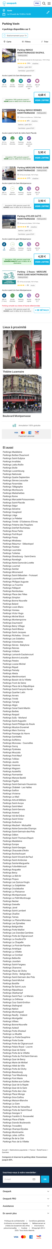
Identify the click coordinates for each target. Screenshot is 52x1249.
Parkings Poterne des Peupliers (18, 524)
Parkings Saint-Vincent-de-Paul (18, 857)
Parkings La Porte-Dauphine (16, 1037)
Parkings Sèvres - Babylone (16, 645)
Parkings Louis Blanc (13, 607)
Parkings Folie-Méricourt (14, 866)
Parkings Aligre (10, 705)
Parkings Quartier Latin (14, 692)
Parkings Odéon (10, 834)
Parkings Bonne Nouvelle (15, 600)
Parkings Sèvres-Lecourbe (15, 480)
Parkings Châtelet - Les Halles (17, 787)
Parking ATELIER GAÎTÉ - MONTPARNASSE (29, 217)
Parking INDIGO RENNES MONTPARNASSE (29, 111)
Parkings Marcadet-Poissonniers (18, 499)
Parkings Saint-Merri (13, 806)
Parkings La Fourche (13, 585)
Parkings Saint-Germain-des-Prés (19, 831)
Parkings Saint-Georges (14, 847)
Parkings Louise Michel (14, 664)
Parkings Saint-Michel (13, 980)
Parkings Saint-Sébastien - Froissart (20, 575)
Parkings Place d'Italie (13, 1119)
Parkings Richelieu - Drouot (16, 635)
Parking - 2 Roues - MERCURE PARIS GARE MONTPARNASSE (32, 273)
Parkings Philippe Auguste (15, 581)
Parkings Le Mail (11, 796)
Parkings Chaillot (11, 913)
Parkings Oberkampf (13, 993)
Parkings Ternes (10, 917)
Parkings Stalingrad (12, 1005)
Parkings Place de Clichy (15, 971)
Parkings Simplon (11, 597)
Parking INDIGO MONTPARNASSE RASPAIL (31, 51)
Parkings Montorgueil (13, 1012)
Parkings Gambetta (12, 736)
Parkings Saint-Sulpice (14, 458)
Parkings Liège (10, 515)
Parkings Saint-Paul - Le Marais (18, 996)
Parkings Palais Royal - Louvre (17, 1046)
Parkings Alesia (10, 673)
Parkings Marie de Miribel (15, 1062)
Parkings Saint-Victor (13, 819)
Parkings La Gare (11, 1103)
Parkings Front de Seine (14, 683)
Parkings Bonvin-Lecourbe (15, 657)
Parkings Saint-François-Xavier (18, 689)
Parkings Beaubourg (13, 1072)
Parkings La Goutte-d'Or (14, 939)
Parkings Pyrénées (12, 749)
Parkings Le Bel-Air (12, 876)
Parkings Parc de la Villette (16, 1141)
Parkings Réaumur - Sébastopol (18, 543)
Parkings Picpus (11, 879)
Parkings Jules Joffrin (13, 1135)
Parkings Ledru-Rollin (13, 464)
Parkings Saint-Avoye (13, 803)
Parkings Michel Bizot (13, 616)
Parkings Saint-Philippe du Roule (19, 724)
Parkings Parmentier (13, 774)
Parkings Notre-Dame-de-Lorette (18, 562)
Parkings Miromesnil (13, 572)
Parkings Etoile (10, 467)
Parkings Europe (11, 844)
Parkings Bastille (11, 983)
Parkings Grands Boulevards (17, 1122)
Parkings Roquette (12, 869)
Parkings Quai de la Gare (15, 1088)
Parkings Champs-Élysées (15, 1129)
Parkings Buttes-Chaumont (16, 455)
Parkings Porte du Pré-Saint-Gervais (20, 1056)
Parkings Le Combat (13, 955)
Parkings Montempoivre (14, 619)
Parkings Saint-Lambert (14, 910)
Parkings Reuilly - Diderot (15, 1015)
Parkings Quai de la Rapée (15, 1084)
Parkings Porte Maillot (13, 929)
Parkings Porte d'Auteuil (14, 1031)
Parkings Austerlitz (12, 771)
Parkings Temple (11, 702)
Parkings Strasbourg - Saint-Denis (19, 556)
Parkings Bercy (10, 872)
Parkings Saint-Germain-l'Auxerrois (19, 784)
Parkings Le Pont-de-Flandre (16, 945)
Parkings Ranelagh (12, 559)
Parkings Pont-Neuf (12, 755)
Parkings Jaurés (11, 762)
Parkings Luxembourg (13, 471)
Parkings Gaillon (11, 790)
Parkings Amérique (12, 948)
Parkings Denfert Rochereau (16, 528)
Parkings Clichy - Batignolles (17, 974)
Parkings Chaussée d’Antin (16, 850)
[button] (14, 1221)
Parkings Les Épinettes (14, 923)
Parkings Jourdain (12, 961)
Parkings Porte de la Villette (16, 1053)
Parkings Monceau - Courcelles (18, 743)
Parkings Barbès (11, 711)
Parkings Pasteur (11, 546)
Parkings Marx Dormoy (14, 730)
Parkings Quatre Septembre (16, 477)
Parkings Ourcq (10, 746)
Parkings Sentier (11, 569)
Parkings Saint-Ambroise (15, 860)
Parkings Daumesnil (12, 623)
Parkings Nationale (12, 474)
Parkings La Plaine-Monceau (17, 920)
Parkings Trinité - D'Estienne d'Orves (20, 521)
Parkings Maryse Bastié (14, 777)
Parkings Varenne (11, 765)
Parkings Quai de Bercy (14, 1059)
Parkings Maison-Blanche (15, 1100)
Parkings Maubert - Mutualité (17, 825)
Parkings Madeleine (12, 452)
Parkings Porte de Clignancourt (18, 936)
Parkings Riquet (10, 667)
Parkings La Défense (13, 999)
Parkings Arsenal (11, 812)
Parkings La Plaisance (14, 891)
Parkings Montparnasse (14, 895)
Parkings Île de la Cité (13, 1138)
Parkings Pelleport (12, 588)
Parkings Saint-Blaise (13, 629)
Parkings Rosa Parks (13, 531)
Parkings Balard (10, 604)
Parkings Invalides (12, 461)
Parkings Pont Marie (13, 1078)
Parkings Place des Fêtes (15, 594)
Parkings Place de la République (18, 686)
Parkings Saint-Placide (14, 502)
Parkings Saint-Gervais (14, 809)
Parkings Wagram (11, 768)
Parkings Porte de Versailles (16, 1107)
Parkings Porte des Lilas (14, 1091)
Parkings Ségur (10, 505)
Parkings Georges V (12, 1113)
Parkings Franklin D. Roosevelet (18, 1116)
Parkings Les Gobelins (14, 638)
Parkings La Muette (12, 1034)
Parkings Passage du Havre (16, 733)
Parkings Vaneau (11, 610)
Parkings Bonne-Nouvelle (15, 1024)
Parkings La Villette (12, 951)
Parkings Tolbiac (11, 759)
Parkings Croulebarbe (13, 888)
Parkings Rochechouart (14, 853)
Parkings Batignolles (13, 926)
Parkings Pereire (11, 660)
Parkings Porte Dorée (13, 1040)
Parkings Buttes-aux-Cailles (16, 1081)
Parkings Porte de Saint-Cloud (17, 1110)
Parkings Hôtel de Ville (14, 1065)
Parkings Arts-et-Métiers (14, 800)
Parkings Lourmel (11, 566)
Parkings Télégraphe (13, 486)
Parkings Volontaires (13, 641)
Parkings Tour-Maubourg (15, 1075)
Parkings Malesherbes (13, 493)
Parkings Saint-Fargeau (14, 964)
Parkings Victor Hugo (13, 613)
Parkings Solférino (12, 740)
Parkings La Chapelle (13, 942)
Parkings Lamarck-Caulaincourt (18, 654)
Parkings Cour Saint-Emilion (16, 1002)
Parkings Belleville (12, 958)
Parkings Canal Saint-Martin (16, 708)
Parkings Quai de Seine (14, 1050)
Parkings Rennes (11, 648)
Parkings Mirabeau (12, 540)
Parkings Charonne (12, 967)
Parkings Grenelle (11, 904)
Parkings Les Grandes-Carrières (18, 932)
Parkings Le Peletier (12, 518)
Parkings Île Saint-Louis (14, 986)
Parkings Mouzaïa (12, 752)
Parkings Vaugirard (12, 512)
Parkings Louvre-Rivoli (14, 578)
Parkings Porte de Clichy (14, 1069)
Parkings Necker (11, 901)
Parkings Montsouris (13, 490)
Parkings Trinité (10, 698)
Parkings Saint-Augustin (14, 721)
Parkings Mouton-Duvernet (16, 727)
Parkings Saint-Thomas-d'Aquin (18, 838)
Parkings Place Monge (14, 1094)
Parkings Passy (10, 537)
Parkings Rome (10, 496)
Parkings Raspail (11, 714)
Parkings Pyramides (12, 483)
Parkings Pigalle (11, 781)
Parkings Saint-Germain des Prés (19, 977)
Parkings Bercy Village (14, 626)
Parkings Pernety (11, 670)
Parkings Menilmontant (14, 676)
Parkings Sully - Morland (15, 717)
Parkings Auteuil (11, 1027)
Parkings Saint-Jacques (14, 632)
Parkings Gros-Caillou (13, 1097)
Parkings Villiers (10, 1021)
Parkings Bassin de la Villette (17, 679)
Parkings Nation (10, 1008)
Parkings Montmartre (13, 1132)
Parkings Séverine (11, 509)
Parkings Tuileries (11, 553)
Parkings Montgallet (12, 1018)
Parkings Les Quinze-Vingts (16, 882)
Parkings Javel (10, 907)
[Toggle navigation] (43, 3)
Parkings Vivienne (11, 793)
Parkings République (13, 990)
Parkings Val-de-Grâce (13, 815)
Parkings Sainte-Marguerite (16, 863)
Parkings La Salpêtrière (14, 885)
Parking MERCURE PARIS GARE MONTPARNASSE (33, 169)
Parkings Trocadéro (12, 1126)
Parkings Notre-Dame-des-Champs (19, 828)
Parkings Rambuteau (13, 591)
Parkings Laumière (12, 550)
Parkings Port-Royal (12, 534)
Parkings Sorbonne (12, 822)
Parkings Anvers (11, 695)
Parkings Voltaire (11, 651)
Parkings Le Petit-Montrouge (17, 898)
